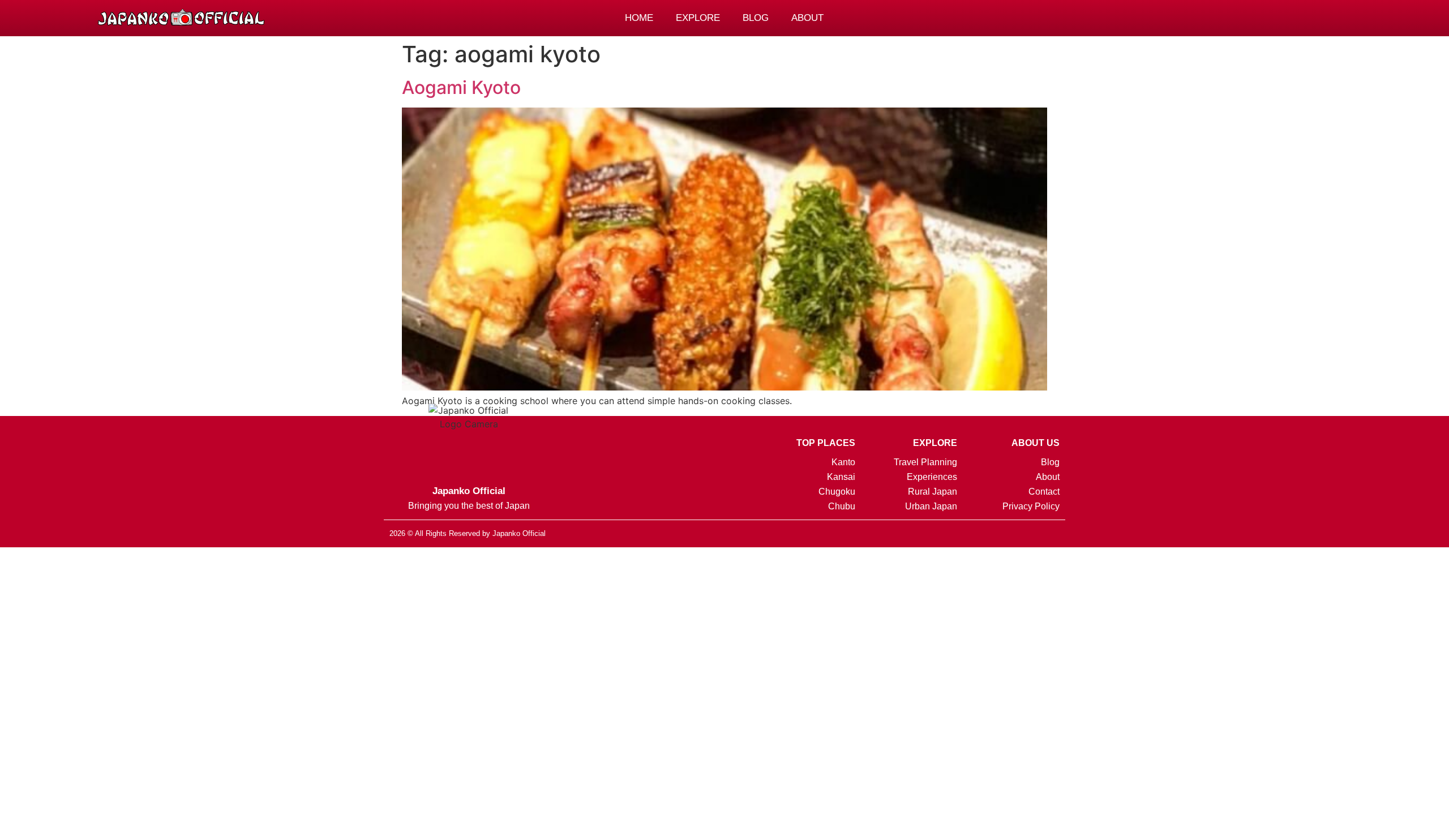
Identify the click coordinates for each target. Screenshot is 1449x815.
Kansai (841, 477)
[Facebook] (1257, 18)
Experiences (932, 477)
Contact (1043, 491)
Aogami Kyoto (461, 87)
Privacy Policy (1030, 506)
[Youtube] (1055, 532)
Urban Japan (931, 506)
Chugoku (836, 491)
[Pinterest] (1233, 18)
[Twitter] (1014, 532)
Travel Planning (925, 462)
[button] (1282, 19)
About (807, 17)
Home (639, 17)
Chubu (841, 506)
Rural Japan (932, 491)
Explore (698, 17)
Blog (756, 17)
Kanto (843, 462)
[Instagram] (1208, 18)
